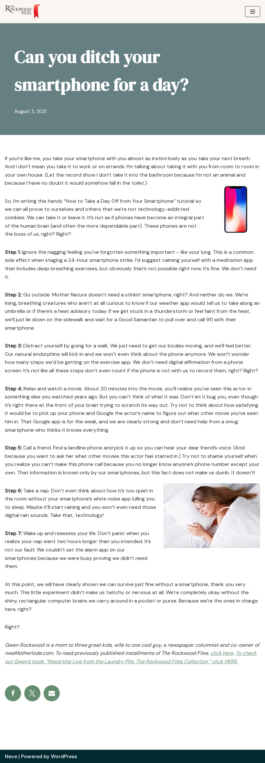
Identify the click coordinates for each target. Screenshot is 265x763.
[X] (32, 693)
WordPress (64, 756)
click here (221, 653)
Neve (11, 756)
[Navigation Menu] (252, 11)
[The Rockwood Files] (26, 12)
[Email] (52, 693)
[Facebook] (13, 693)
